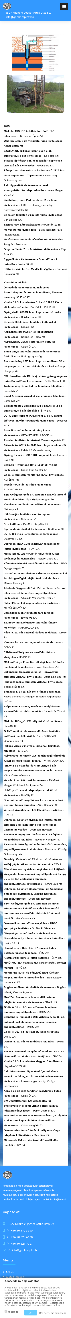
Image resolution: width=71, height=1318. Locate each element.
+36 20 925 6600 (21, 1237)
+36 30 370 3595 (21, 1230)
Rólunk (10, 1272)
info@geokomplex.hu (19, 17)
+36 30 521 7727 (21, 1243)
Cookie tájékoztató (28, 1305)
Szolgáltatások (15, 1276)
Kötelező (12, 1311)
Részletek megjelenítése (52, 1313)
